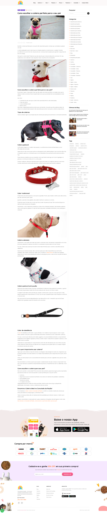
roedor (71, 189)
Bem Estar (72, 48)
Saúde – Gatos (73, 102)
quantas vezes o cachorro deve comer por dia (78, 185)
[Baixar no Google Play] (81, 429)
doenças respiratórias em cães (75, 164)
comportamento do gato (74, 154)
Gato (47, 2)
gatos (85, 174)
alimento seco (83, 143)
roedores (75, 189)
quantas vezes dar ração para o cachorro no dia (79, 183)
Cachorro (40, 2)
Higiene (71, 80)
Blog (34, 2)
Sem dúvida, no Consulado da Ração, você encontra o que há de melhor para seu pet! (37, 401)
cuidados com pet (73, 160)
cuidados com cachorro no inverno (76, 156)
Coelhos (72, 62)
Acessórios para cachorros (76, 21)
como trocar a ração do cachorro (76, 152)
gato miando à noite (84, 172)
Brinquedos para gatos (75, 57)
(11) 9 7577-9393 (22, 499)
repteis (82, 187)
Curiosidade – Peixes (74, 73)
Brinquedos (72, 55)
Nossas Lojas (73, 88)
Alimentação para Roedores (76, 44)
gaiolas (82, 166)
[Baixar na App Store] (62, 429)
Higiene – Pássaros (74, 84)
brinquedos (72, 145)
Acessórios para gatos (75, 24)
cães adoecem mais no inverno (75, 162)
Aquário (72, 46)
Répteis (72, 95)
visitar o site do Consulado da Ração (34, 391)
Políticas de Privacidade (50, 491)
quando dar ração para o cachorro (76, 181)
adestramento (50, 252)
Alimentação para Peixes (75, 39)
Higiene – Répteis (73, 86)
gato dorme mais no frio (82, 168)
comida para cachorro (82, 147)
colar (20, 332)
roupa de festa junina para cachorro (76, 191)
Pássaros (53, 2)
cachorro (77, 145)
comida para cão (73, 149)
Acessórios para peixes (75, 28)
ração (71, 187)
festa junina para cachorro (74, 166)
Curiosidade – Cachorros (75, 66)
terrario (71, 195)
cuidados (82, 154)
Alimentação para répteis (75, 41)
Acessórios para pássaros (75, 26)
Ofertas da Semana (50, 493)
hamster (79, 176)
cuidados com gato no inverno (75, 158)
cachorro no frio (84, 145)
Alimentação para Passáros (76, 37)
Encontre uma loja (49, 495)
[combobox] (79, 13)
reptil (86, 187)
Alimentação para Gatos (75, 35)
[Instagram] (22, 503)
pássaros (85, 178)
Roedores (68, 2)
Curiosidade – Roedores (75, 75)
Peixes (60, 2)
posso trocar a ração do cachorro (76, 178)
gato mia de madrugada (74, 172)
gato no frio (80, 174)
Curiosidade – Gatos (74, 68)
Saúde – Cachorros (74, 100)
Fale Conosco (48, 497)
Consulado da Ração (23, 510)
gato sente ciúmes (73, 176)
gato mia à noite (73, 174)
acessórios (72, 143)
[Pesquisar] (88, 13)
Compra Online (85, 2)
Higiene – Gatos (73, 82)
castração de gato (73, 147)
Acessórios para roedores (75, 30)
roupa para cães (82, 193)
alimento (77, 143)
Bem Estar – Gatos (74, 50)
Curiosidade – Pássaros (75, 71)
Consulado (76, 2)
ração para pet (76, 187)
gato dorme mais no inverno (75, 170)
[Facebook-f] (19, 503)
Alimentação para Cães (75, 33)
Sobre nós (48, 489)
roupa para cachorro (73, 193)
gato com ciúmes (73, 168)
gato (87, 166)
